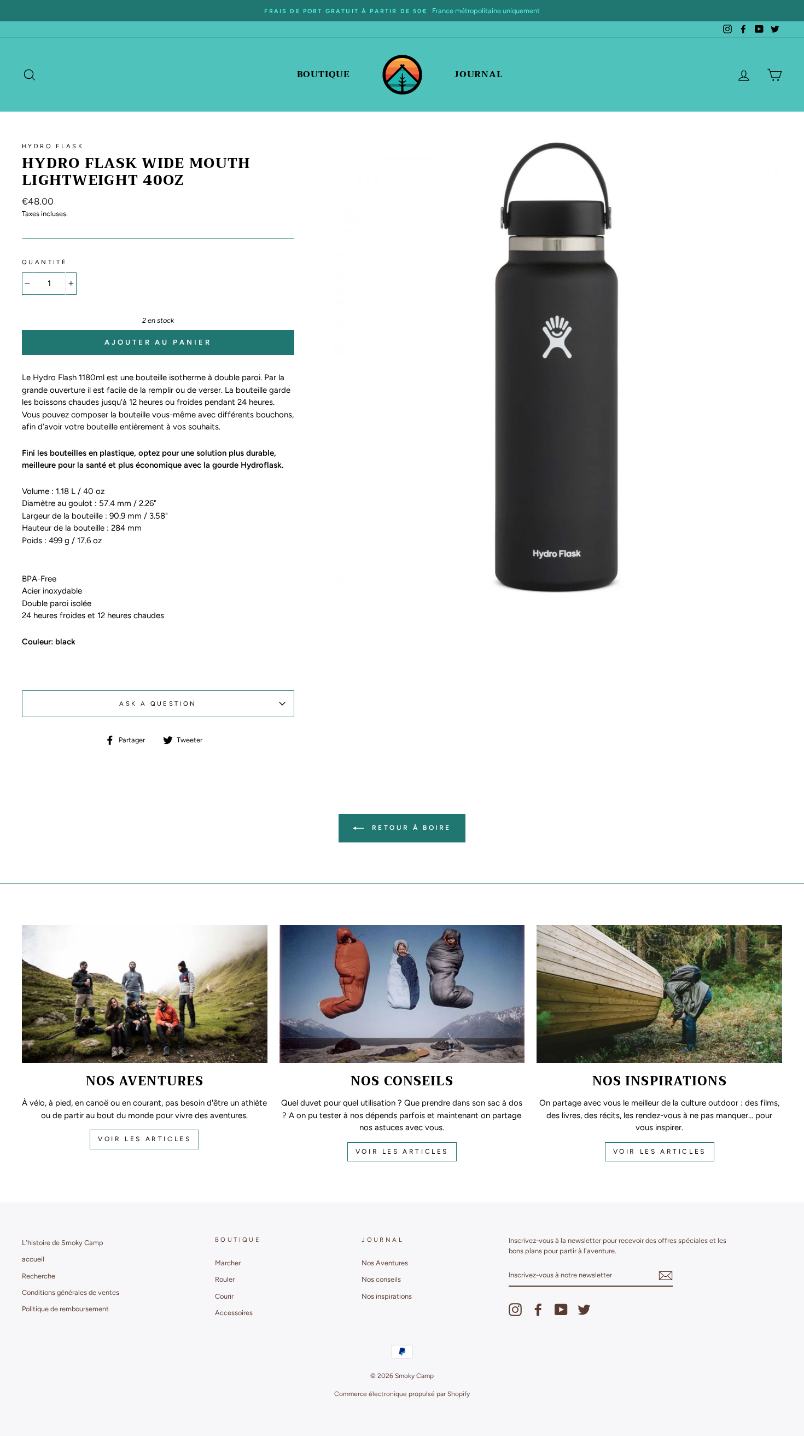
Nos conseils (381, 1279)
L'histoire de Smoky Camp (62, 1243)
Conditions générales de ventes (70, 1292)
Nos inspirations (387, 1296)
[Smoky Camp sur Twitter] (584, 1309)
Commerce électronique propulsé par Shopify (402, 1394)
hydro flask (53, 146)
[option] (402, 10)
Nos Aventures (385, 1263)
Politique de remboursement (65, 1309)
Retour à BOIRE (409, 828)
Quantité (44, 262)
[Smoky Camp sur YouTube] (561, 1309)
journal (478, 74)
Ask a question (157, 703)
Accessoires (234, 1313)
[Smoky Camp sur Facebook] (538, 1309)
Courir (224, 1296)
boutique (323, 74)
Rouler (225, 1279)
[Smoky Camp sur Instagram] (515, 1309)
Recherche (38, 1276)
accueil (33, 1259)
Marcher (228, 1263)
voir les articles (144, 1139)
